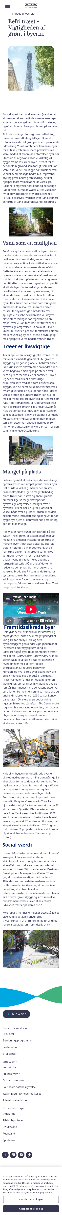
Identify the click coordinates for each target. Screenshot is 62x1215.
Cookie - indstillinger (31, 1199)
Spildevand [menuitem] (9, 1140)
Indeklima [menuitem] (9, 1113)
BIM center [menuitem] (10, 1054)
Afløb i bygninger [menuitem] (13, 1120)
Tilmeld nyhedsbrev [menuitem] (15, 1100)
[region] (31, 1191)
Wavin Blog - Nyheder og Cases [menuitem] (22, 1093)
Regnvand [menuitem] (9, 1133)
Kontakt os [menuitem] (9, 1067)
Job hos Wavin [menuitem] (11, 1074)
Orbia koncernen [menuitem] (13, 1080)
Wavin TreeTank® (14, 536)
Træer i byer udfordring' (32, 656)
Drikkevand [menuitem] (10, 1127)
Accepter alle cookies (31, 1208)
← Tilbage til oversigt (21, 13)
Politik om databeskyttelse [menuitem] (19, 1087)
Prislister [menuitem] (8, 1034)
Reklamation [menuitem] (10, 1047)
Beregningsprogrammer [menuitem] (18, 1040)
